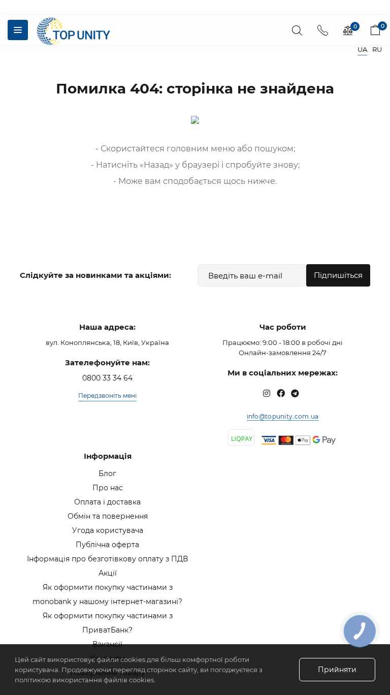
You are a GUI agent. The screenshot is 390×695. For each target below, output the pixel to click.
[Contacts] (322, 30)
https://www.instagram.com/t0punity (267, 393)
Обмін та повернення (108, 516)
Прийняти (337, 669)
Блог (107, 473)
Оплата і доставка (107, 502)
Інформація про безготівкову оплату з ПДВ (107, 558)
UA (362, 49)
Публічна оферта (107, 544)
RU (377, 49)
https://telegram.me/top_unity (295, 393)
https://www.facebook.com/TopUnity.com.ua (281, 393)
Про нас (107, 487)
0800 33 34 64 (107, 378)
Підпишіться (338, 275)
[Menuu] (18, 30)
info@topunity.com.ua (283, 416)
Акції (108, 573)
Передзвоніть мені (107, 395)
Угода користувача (107, 530)
